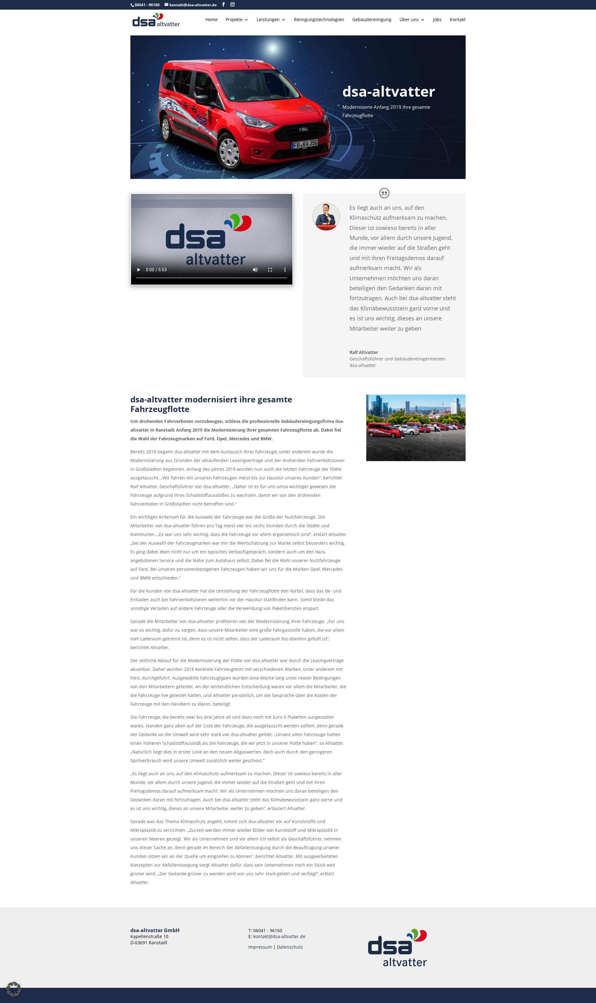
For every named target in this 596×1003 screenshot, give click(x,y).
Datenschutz (290, 947)
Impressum (260, 947)
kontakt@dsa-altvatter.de (279, 936)
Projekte (234, 19)
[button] (13, 989)
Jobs (437, 19)
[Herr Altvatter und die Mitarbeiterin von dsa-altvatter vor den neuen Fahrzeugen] (416, 459)
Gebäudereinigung (371, 19)
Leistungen (268, 19)
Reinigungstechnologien (319, 19)
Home (211, 19)
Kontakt (458, 19)
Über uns (409, 19)
